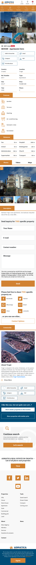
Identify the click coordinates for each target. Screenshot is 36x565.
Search (2, 10)
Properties (4, 494)
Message (6, 256)
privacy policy (12, 275)
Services (3, 530)
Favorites (18, 10)
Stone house (4, 503)
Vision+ (27, 3)
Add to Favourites (9, 53)
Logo (18, 548)
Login (21, 3)
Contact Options (18, 321)
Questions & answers (7, 533)
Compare (22, 503)
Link (27, 58)
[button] (6, 38)
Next (34, 181)
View (18, 466)
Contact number (9, 247)
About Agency (5, 525)
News (22, 521)
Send (18, 283)
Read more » (29, 556)
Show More (8, 380)
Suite (2, 508)
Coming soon (24, 505)
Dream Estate (24, 500)
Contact (26, 10)
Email (27, 53)
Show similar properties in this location (18, 409)
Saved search (24, 497)
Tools (21, 494)
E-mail (6, 238)
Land (2, 516)
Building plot (5, 514)
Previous (1, 181)
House (3, 500)
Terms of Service (17, 273)
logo (7, 3)
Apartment (4, 505)
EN (32, 3)
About (3, 521)
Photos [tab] (6, 162)
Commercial (4, 511)
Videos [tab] (18, 162)
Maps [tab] (30, 162)
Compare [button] (9, 58)
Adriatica (3, 527)
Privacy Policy (5, 273)
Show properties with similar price (18, 416)
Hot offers (10, 10)
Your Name (7, 228)
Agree (18, 560)
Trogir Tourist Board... (19, 377)
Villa (2, 497)
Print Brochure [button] (9, 63)
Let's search (18, 445)
